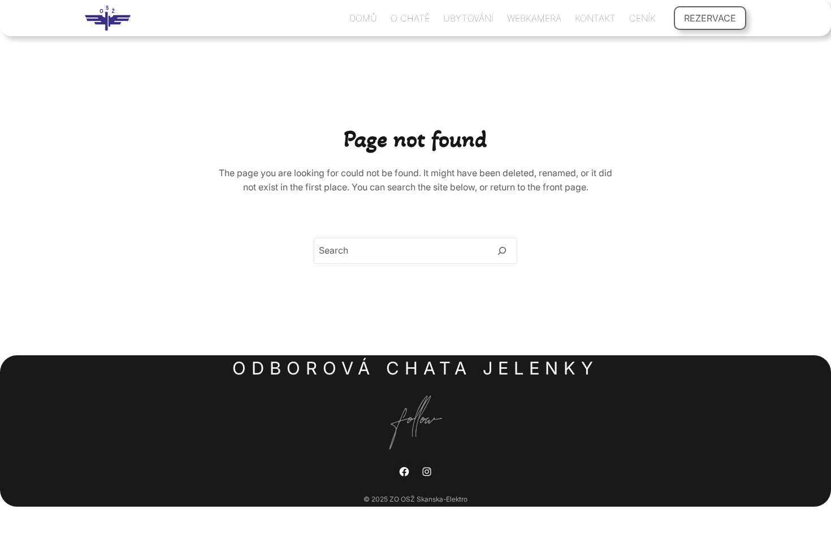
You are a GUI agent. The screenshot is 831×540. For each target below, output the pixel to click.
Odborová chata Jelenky (415, 368)
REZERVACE (710, 18)
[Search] (502, 251)
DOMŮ (363, 18)
